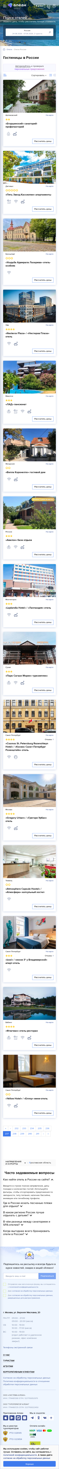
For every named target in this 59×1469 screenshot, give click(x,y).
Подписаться (47, 1276)
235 (40, 1128)
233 (24, 1128)
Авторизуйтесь (23, 66)
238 (14, 1133)
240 (30, 1133)
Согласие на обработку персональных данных (26, 1378)
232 (16, 1128)
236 (47, 1128)
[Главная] (4, 49)
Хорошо (29, 1464)
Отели (9, 50)
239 (22, 1133)
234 (32, 1128)
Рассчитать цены (42, 141)
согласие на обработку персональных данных (26, 1458)
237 (7, 1133)
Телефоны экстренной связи (18, 1347)
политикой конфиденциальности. (24, 1287)
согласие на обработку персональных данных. (32, 1291)
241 (37, 1133)
